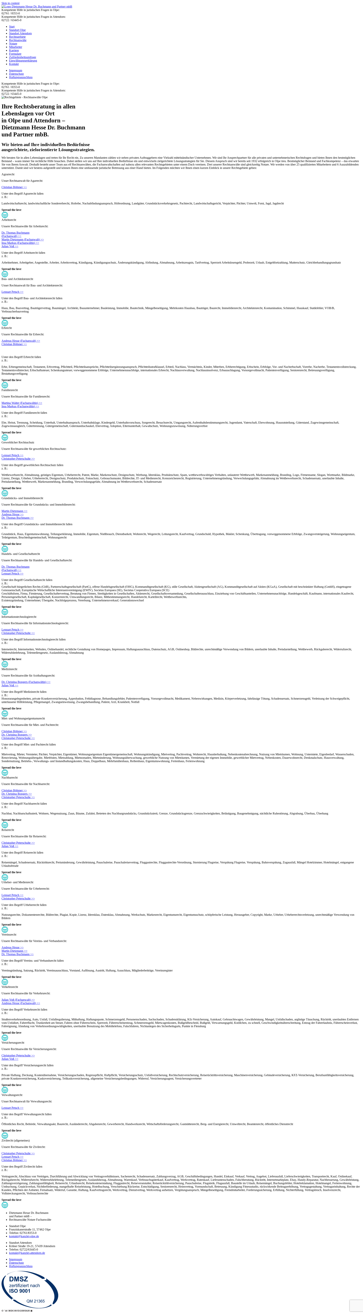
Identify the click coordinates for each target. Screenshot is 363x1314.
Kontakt (14, 64)
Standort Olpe (17, 30)
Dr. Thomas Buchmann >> (18, 517)
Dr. (4, 232)
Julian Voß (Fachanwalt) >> (18, 999)
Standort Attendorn (20, 33)
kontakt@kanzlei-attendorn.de (27, 1252)
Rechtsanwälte (17, 40)
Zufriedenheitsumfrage (22, 57)
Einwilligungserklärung (23, 60)
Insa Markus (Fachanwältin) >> (20, 242)
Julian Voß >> (10, 246)
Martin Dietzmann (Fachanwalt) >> (23, 239)
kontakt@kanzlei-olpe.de (24, 1236)
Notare (13, 43)
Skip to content (10, 3)
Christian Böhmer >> (14, 187)
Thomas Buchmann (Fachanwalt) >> (15, 234)
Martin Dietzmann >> (14, 511)
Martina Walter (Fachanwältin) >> (22, 402)
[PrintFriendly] (5, 215)
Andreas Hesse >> (13, 514)
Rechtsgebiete (17, 36)
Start (12, 26)
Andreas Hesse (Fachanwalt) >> (21, 340)
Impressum (15, 70)
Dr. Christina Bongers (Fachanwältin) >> (26, 682)
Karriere (14, 50)
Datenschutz (16, 73)
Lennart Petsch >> (12, 291)
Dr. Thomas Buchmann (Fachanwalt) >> (15, 568)
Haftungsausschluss (21, 77)
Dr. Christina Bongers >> (17, 734)
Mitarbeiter (15, 47)
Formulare (15, 53)
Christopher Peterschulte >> (18, 458)
